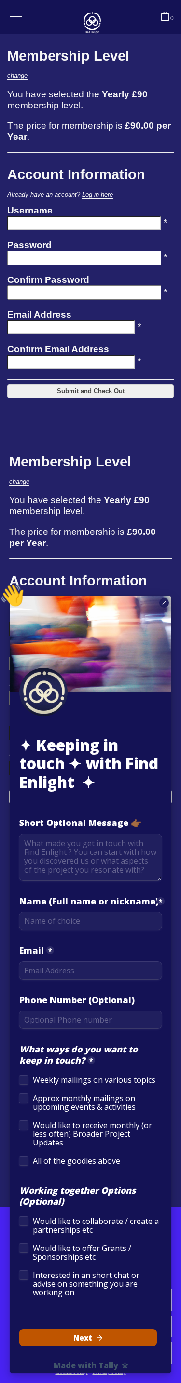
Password (29, 245)
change (17, 75)
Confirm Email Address (58, 349)
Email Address (39, 314)
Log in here (97, 194)
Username (30, 210)
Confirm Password (48, 280)
